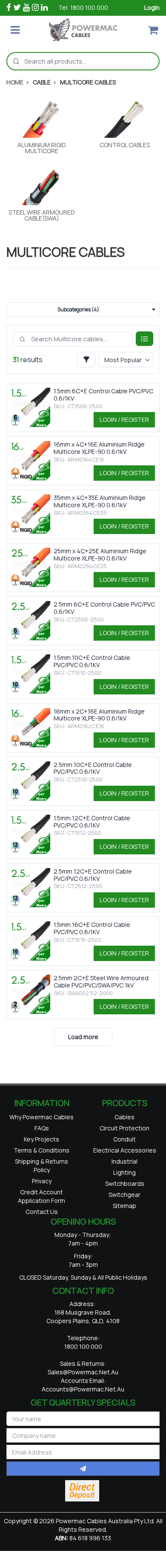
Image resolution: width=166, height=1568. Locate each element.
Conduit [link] (124, 1145)
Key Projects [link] (41, 1154)
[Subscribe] (83, 1497)
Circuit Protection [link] (124, 1132)
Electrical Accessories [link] (125, 1163)
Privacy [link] (42, 1203)
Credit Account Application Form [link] (41, 1221)
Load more (83, 1037)
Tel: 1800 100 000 (83, 7)
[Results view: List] (144, 338)
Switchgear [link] (124, 1222)
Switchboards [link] (124, 1209)
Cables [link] (124, 1118)
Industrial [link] (124, 1181)
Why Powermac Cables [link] (41, 1122)
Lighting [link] (124, 1195)
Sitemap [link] (124, 1236)
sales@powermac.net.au (83, 1401)
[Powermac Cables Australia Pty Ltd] (83, 29)
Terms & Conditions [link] (41, 1168)
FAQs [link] (41, 1140)
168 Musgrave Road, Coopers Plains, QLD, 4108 (83, 1345)
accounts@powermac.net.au (83, 1418)
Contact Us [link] (42, 1239)
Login (152, 7)
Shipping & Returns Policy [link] (41, 1185)
